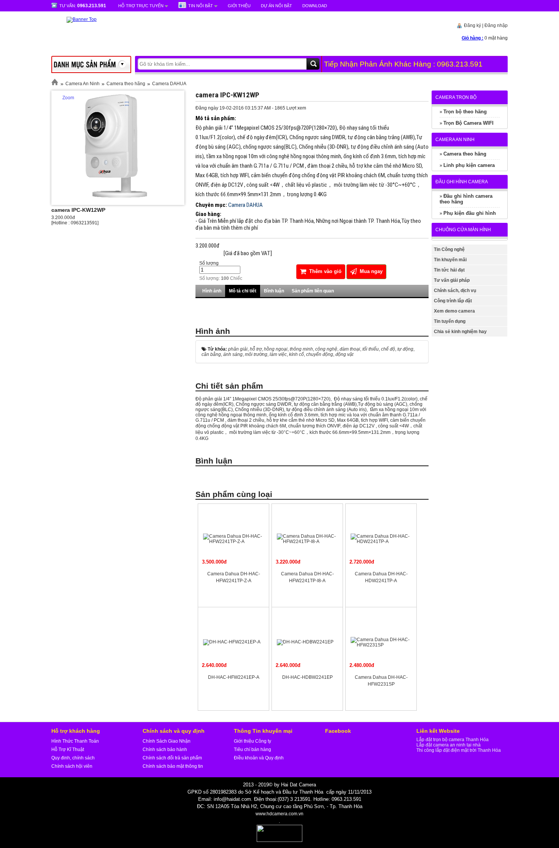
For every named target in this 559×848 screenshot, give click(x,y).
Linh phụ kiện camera (469, 165)
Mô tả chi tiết (242, 291)
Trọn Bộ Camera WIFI (468, 123)
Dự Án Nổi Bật (276, 5)
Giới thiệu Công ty (252, 741)
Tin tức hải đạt (449, 270)
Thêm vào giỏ (324, 271)
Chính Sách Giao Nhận (167, 741)
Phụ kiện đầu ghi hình (469, 213)
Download (314, 5)
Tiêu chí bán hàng (252, 749)
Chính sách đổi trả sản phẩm (172, 758)
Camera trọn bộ (455, 97)
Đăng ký (472, 25)
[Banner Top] (74, 19)
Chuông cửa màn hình (463, 229)
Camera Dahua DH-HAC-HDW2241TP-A (381, 577)
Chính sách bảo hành (165, 749)
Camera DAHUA (169, 83)
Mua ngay (370, 271)
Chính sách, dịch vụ (455, 290)
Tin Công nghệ (449, 249)
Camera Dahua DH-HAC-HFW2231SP (381, 681)
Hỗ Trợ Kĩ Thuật (67, 749)
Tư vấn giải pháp (452, 280)
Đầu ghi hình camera (461, 181)
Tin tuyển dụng (449, 321)
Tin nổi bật (200, 5)
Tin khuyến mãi (450, 259)
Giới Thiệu (239, 5)
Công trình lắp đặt (453, 300)
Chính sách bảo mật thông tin (173, 766)
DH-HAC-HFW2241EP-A (233, 677)
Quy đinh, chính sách (73, 758)
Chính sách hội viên (71, 766)
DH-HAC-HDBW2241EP (307, 677)
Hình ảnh (211, 291)
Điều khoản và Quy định (259, 758)
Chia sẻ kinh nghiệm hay (460, 331)
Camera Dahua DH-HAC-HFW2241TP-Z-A (233, 577)
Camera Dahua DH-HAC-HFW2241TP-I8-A (307, 577)
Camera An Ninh (82, 83)
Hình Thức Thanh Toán (75, 741)
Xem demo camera (454, 311)
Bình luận (274, 291)
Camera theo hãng (125, 83)
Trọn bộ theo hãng (465, 111)
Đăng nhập (496, 25)
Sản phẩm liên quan (313, 291)
